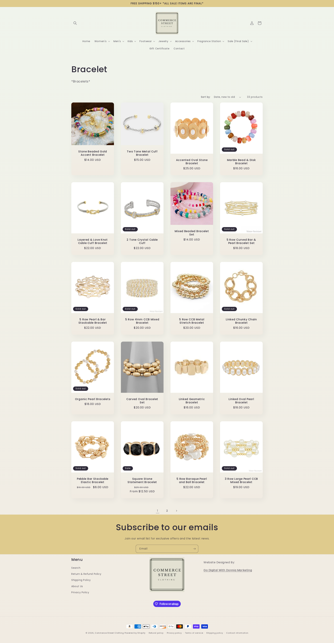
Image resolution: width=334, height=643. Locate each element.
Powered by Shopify (135, 633)
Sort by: (205, 97)
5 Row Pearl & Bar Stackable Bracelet (92, 321)
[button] (75, 23)
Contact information (237, 633)
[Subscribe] (194, 549)
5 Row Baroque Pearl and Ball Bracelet (192, 480)
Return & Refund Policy (86, 574)
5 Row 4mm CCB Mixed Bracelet (142, 321)
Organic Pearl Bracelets (92, 399)
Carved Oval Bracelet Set (142, 400)
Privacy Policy (80, 592)
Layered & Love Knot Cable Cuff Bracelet (93, 241)
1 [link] (157, 511)
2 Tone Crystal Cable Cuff (142, 241)
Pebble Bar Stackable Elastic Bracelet (92, 480)
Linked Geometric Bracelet (192, 400)
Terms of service (194, 633)
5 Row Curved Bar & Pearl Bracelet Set (241, 241)
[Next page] (176, 511)
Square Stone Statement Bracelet (142, 480)
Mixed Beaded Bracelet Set (192, 233)
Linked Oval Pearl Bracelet (241, 400)
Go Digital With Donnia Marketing (228, 570)
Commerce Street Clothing (110, 633)
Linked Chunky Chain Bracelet (241, 321)
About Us (77, 586)
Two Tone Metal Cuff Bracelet (142, 153)
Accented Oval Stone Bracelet (192, 161)
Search (76, 568)
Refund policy (156, 633)
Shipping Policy (81, 580)
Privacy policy (174, 633)
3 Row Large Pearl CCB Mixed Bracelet (241, 480)
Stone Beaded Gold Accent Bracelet (92, 153)
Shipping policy (214, 633)
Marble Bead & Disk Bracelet (241, 161)
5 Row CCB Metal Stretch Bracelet (191, 321)
